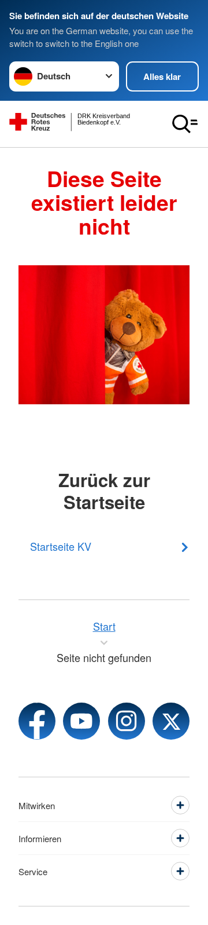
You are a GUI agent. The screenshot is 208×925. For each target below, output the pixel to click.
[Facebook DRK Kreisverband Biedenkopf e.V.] (36, 721)
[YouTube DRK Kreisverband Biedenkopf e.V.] (81, 721)
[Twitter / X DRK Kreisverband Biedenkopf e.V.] (171, 721)
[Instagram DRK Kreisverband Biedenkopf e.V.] (126, 721)
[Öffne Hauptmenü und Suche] (185, 124)
